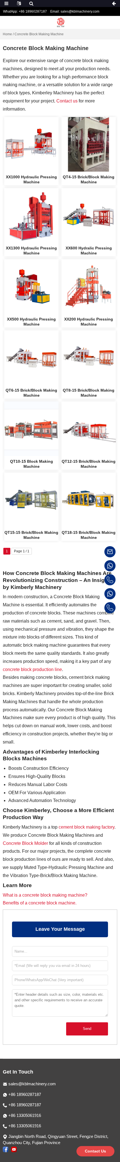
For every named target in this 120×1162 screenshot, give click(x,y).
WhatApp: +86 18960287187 (25, 11)
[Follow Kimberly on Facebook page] (5, 1149)
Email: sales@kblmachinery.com (74, 11)
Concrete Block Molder (25, 843)
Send (87, 1029)
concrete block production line (32, 669)
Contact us (67, 101)
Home (7, 34)
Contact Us (95, 1151)
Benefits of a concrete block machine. (39, 903)
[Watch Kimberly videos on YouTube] (14, 1149)
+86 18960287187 (24, 1094)
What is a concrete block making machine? (45, 895)
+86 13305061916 (24, 1115)
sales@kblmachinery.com (32, 1083)
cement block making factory (85, 827)
